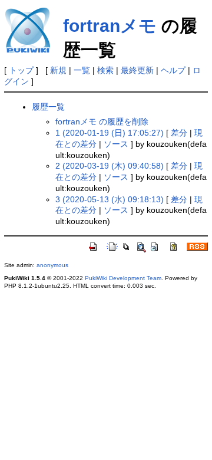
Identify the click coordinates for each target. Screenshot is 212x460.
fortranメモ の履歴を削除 (101, 121)
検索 (105, 70)
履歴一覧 (48, 106)
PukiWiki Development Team (123, 278)
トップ (21, 70)
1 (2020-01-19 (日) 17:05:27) (109, 132)
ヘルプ (173, 70)
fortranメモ (110, 25)
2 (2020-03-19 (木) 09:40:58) (109, 165)
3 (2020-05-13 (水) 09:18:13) (109, 199)
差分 (179, 132)
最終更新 (137, 70)
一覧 (82, 70)
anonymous (52, 265)
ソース (116, 144)
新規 (58, 70)
